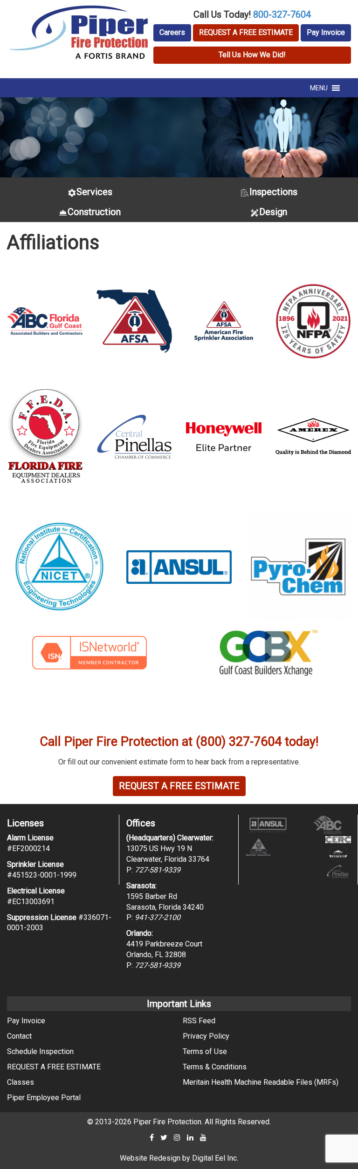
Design (273, 211)
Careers (172, 32)
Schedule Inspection (40, 1051)
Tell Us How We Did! (252, 54)
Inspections (273, 191)
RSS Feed (199, 1020)
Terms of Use (205, 1051)
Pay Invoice (326, 32)
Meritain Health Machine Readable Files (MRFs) (260, 1082)
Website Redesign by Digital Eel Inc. (179, 1158)
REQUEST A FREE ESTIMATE (246, 32)
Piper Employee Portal (44, 1097)
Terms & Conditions (215, 1066)
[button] (319, 88)
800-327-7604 (282, 14)
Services (94, 191)
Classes (20, 1082)
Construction (94, 211)
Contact (19, 1036)
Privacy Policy (206, 1036)
